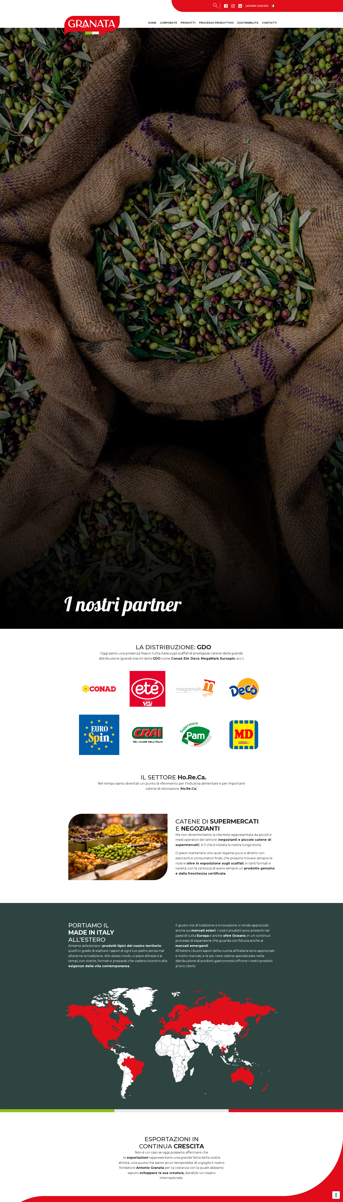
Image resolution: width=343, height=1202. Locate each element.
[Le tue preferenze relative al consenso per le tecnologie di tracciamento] (336, 1195)
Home (152, 22)
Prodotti (188, 22)
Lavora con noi (257, 5)
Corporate (168, 22)
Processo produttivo (216, 22)
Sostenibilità (247, 22)
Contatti (269, 22)
